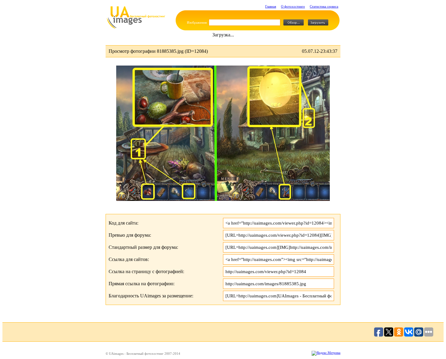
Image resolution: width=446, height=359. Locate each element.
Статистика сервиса (324, 6)
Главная (270, 6)
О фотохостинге (293, 6)
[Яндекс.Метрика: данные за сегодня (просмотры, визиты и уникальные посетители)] (326, 353)
